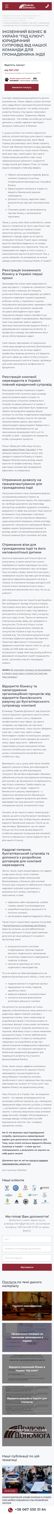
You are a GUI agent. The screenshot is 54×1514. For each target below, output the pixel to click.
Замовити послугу (21, 87)
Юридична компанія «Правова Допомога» (21, 16)
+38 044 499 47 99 (27, 1227)
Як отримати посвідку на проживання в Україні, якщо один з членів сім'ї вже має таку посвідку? (26, 673)
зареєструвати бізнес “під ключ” (19, 449)
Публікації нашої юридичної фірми (19, 18)
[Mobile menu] (7, 6)
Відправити (27, 1267)
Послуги (9, 1282)
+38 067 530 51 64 (30, 1510)
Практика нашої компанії (15, 20)
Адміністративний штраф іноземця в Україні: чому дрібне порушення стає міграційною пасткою (26, 1500)
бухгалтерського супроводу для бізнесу (25, 925)
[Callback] (47, 6)
